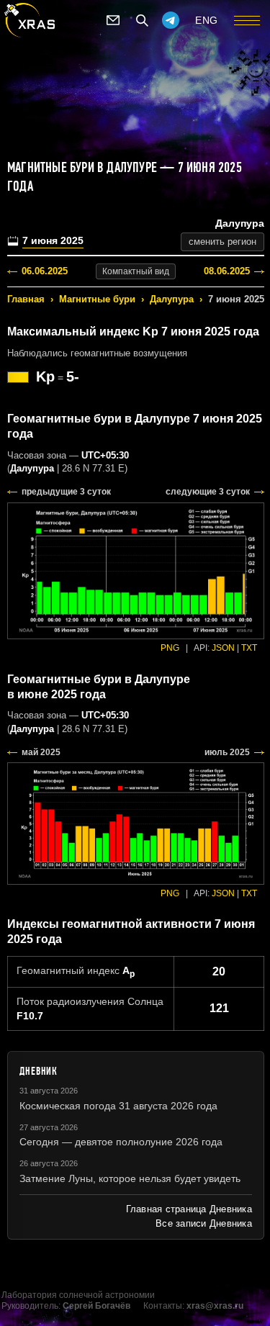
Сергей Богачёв (96, 1306)
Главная (26, 299)
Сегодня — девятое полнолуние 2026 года (120, 1141)
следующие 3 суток (208, 492)
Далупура (172, 299)
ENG (206, 20)
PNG (170, 648)
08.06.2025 (227, 271)
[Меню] (247, 20)
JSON (223, 648)
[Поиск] (141, 20)
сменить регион (222, 241)
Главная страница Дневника (189, 1209)
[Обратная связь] (113, 20)
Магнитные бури (97, 299)
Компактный (135, 271)
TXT (249, 648)
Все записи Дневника (204, 1223)
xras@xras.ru (214, 1306)
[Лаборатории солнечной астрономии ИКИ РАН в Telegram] (170, 20)
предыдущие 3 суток (66, 492)
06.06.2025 (45, 271)
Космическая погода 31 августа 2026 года (118, 1105)
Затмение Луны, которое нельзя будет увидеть (129, 1178)
